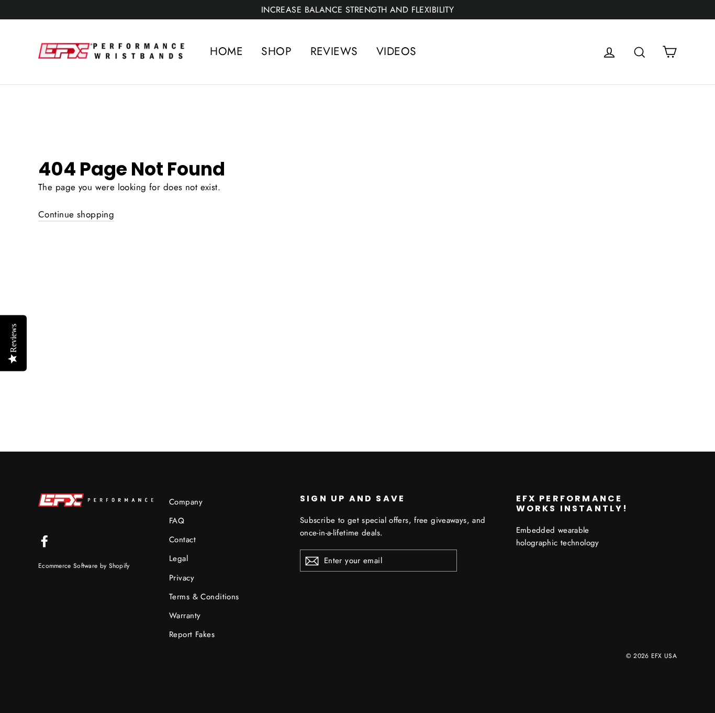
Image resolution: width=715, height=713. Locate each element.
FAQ (176, 520)
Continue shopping (76, 214)
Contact (182, 539)
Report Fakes (192, 634)
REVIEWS (334, 51)
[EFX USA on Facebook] (44, 540)
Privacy (181, 578)
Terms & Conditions (204, 596)
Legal (178, 558)
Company (186, 502)
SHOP (276, 51)
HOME (226, 51)
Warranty (184, 615)
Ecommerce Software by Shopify (84, 565)
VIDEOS (396, 51)
